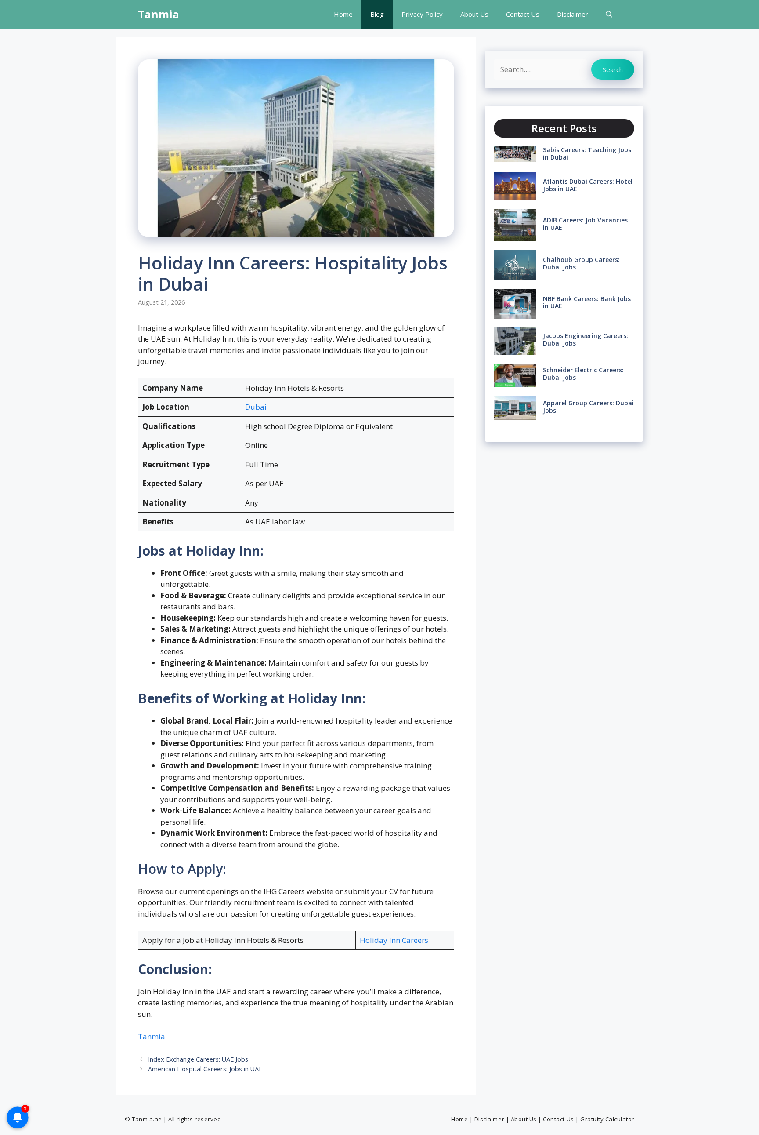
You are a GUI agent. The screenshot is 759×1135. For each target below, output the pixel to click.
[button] (609, 14)
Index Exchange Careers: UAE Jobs (198, 1059)
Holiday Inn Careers (394, 940)
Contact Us (522, 14)
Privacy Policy (422, 14)
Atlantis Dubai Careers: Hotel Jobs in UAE (587, 185)
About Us (474, 14)
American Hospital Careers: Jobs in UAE (205, 1069)
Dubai (256, 407)
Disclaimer (572, 14)
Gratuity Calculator (607, 1119)
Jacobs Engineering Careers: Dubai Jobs (585, 339)
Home (343, 14)
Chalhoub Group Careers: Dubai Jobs (581, 263)
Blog (377, 14)
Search (613, 69)
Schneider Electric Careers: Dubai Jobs (583, 374)
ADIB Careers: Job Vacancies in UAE (585, 224)
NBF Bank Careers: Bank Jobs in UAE (587, 302)
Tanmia (158, 14)
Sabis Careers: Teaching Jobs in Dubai (587, 153)
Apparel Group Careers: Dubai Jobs (588, 407)
